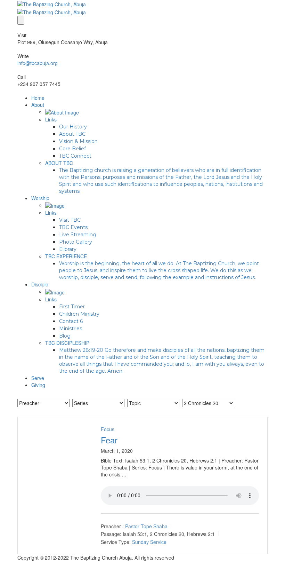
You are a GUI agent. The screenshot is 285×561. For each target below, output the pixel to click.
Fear (109, 440)
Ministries (70, 328)
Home (37, 97)
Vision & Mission (78, 141)
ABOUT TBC (59, 162)
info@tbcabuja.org (37, 63)
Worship (40, 198)
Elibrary (67, 249)
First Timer (72, 306)
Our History (73, 127)
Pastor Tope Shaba (146, 526)
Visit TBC (70, 220)
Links (51, 119)
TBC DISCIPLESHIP (67, 342)
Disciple (39, 284)
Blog (65, 336)
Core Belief (72, 148)
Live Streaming (77, 234)
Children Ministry (79, 314)
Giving (38, 384)
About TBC (72, 134)
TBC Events (73, 227)
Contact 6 (71, 321)
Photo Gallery (75, 242)
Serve (37, 377)
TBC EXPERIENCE (66, 256)
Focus (107, 429)
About (37, 104)
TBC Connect (75, 156)
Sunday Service (149, 541)
